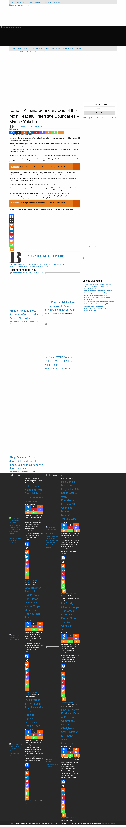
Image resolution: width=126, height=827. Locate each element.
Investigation (13, 454)
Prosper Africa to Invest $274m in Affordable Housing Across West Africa (26, 314)
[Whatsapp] (54, 132)
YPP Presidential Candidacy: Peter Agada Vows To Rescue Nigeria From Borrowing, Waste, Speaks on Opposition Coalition (99, 304)
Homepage (12, 102)
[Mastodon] (42, 132)
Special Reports (68, 48)
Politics (25, 106)
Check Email (57, 2)
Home (12, 2)
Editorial (78, 48)
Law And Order (21, 102)
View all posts (32, 259)
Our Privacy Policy (21, 2)
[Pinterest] (36, 132)
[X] (18, 132)
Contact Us (37, 2)
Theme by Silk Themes (108, 823)
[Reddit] (24, 132)
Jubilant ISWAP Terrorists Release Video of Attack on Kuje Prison (61, 360)
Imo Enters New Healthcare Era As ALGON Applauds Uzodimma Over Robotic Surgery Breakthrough (97, 297)
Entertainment (56, 48)
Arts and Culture (66, 598)
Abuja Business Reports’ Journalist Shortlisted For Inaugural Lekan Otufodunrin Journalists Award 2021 (26, 462)
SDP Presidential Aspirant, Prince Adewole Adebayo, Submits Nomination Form (60, 305)
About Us (30, 2)
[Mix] (48, 132)
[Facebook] (12, 132)
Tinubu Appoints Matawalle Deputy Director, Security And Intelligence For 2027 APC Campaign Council (97, 286)
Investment (12, 308)
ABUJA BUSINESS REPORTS (23, 127)
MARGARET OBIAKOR (32, 801)
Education (27, 48)
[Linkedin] (30, 132)
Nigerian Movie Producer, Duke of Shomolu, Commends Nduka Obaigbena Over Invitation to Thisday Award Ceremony (70, 726)
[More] (60, 132)
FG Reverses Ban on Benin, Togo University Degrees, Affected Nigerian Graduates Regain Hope (34, 713)
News (19, 48)
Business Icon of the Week (41, 48)
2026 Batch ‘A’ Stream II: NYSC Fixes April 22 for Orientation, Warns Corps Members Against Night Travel (33, 602)
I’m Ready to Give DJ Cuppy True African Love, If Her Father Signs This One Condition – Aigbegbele (70, 616)
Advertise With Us (47, 2)
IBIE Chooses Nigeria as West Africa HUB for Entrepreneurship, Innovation (35, 493)
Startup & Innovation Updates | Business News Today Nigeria (34, 480)
